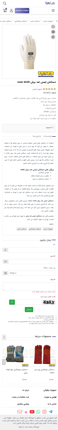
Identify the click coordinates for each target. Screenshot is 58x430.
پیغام (52, 279)
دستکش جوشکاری (21, 21)
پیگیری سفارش (23, 403)
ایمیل (52, 256)
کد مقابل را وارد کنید (47, 297)
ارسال (29, 309)
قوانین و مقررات (50, 397)
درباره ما (25, 390)
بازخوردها (37, 136)
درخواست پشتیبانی (22, 10)
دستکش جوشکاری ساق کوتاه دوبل (17, 371)
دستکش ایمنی (35, 21)
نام (54, 244)
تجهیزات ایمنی (48, 21)
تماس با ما (52, 403)
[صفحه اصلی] (57, 21)
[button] (54, 362)
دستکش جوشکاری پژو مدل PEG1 (44, 371)
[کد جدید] (12, 302)
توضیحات (47, 136)
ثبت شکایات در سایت (20, 397)
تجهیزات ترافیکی (49, 390)
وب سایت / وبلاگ (49, 268)
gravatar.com (27, 322)
